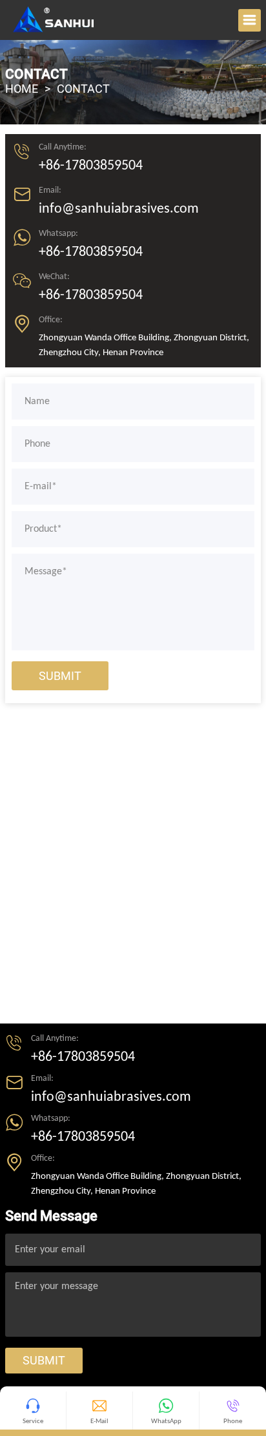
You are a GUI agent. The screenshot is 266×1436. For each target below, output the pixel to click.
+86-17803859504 (91, 166)
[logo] (53, 19)
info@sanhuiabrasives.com (119, 209)
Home (21, 88)
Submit (60, 676)
